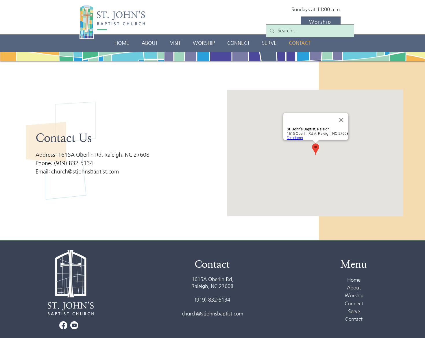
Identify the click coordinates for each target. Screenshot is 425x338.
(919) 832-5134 (73, 163)
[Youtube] (74, 325)
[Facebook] (63, 325)
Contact (354, 319)
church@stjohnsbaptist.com (85, 171)
